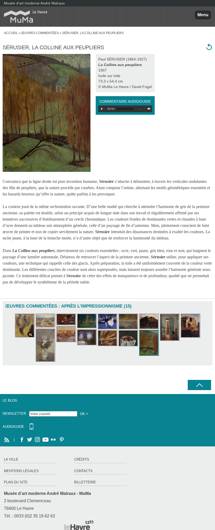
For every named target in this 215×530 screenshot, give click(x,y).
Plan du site (16, 482)
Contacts (83, 471)
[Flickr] (53, 439)
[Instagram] (37, 439)
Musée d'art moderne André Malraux (34, 3)
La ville (11, 459)
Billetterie (85, 482)
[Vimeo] (45, 439)
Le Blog (10, 400)
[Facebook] (22, 439)
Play (102, 108)
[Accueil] (23, 17)
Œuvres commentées (40, 33)
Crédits (81, 459)
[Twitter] (30, 439)
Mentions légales (21, 471)
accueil (11, 33)
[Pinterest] (61, 439)
